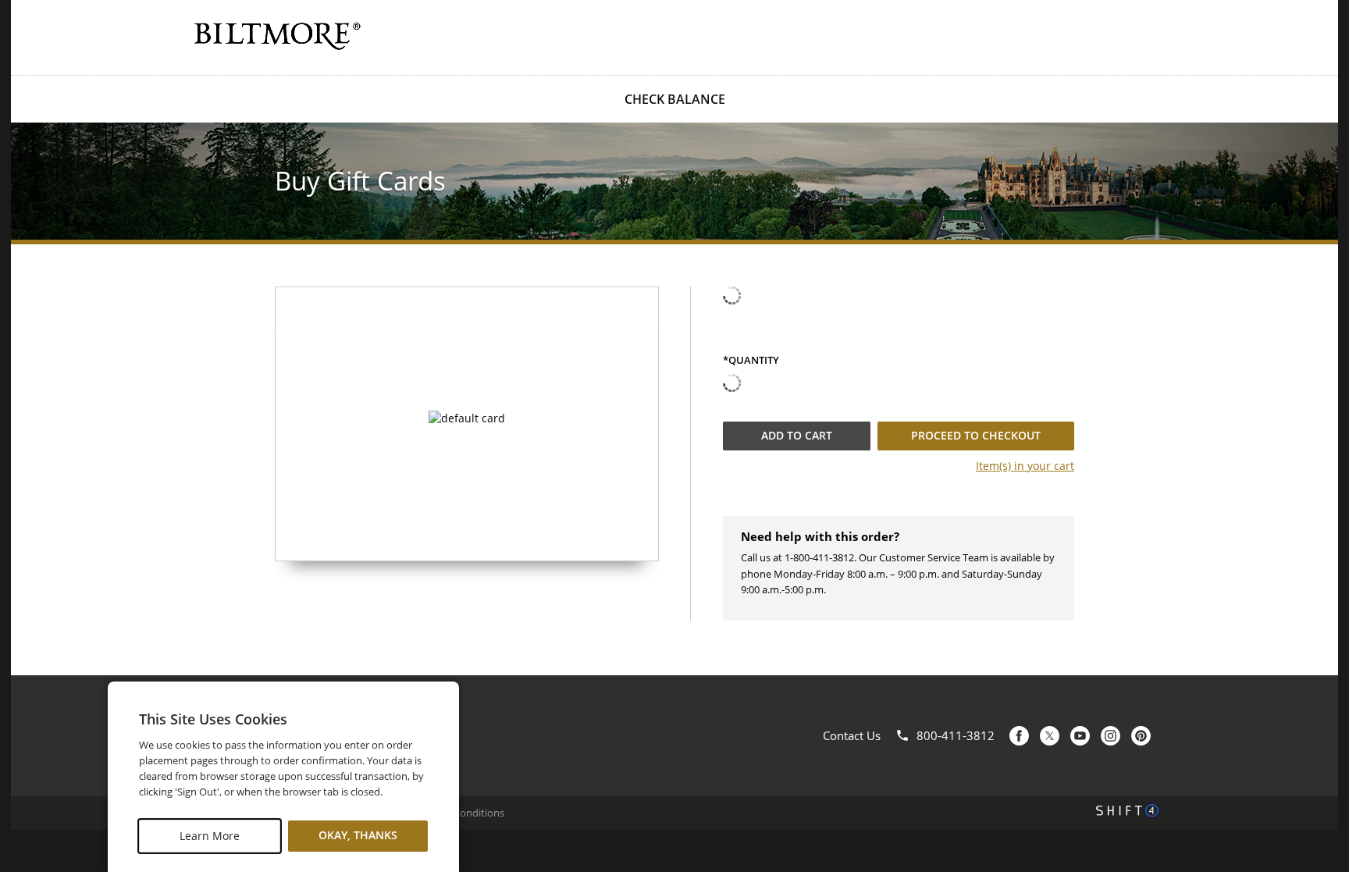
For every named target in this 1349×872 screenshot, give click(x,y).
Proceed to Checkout (976, 435)
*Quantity (751, 360)
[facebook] (1019, 736)
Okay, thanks (358, 835)
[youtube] (1080, 736)
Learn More (210, 835)
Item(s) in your (1025, 465)
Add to (796, 435)
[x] (1049, 736)
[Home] (276, 36)
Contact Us (852, 735)
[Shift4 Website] (1127, 810)
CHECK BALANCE (675, 99)
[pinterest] (1141, 736)
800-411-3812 (956, 735)
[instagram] (1110, 736)
